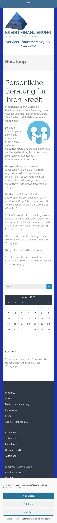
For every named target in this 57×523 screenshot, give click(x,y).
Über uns (10, 398)
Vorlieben (28, 512)
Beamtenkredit (13, 450)
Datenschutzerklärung (31, 519)
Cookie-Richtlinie (13, 519)
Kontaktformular (26, 222)
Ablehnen (28, 504)
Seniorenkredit (13, 432)
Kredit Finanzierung (28, 32)
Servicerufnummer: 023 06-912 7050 (28, 43)
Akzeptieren (29, 496)
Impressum (45, 519)
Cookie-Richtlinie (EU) (16, 421)
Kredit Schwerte (13, 472)
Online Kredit (12, 438)
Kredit (8, 416)
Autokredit (10, 456)
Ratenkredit (11, 444)
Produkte (10, 392)
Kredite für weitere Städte (18, 466)
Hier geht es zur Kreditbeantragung (24, 250)
